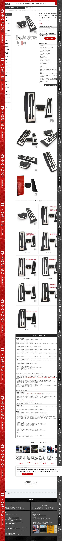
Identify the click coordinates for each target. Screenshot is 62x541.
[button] (35, 15)
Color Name (42, 26)
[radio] (44, 28)
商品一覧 (22, 3)
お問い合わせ (43, 3)
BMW (3, 10)
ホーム (17, 3)
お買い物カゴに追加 (50, 38)
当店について (28, 3)
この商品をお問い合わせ (50, 85)
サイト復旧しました (10, 493)
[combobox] (41, 8)
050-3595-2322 (10, 524)
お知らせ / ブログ (35, 3)
